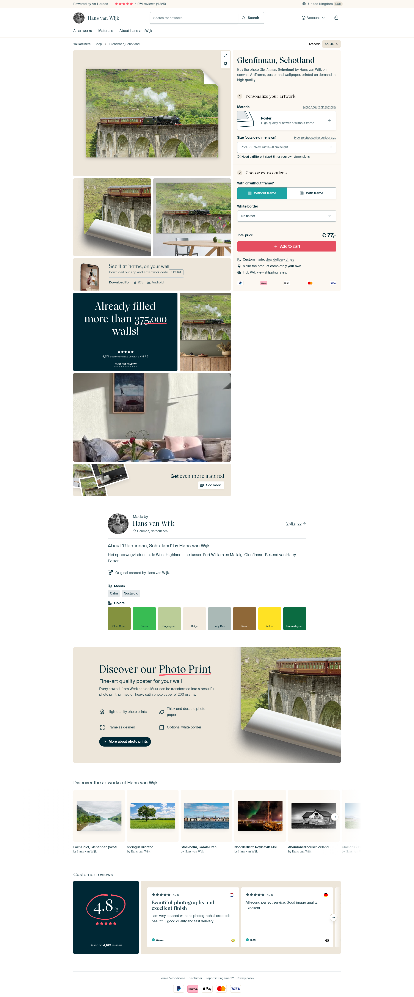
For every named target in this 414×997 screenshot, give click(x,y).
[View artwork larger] (225, 55)
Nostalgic (131, 593)
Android (158, 282)
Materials (105, 30)
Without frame (265, 193)
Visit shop (294, 523)
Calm (114, 593)
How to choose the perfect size (315, 138)
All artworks (82, 30)
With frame (314, 193)
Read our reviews (125, 364)
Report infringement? (219, 978)
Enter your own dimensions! (276, 157)
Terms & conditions (172, 978)
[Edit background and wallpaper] (225, 64)
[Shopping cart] (336, 18)
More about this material (319, 107)
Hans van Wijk (103, 18)
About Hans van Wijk (135, 30)
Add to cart (290, 246)
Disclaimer (195, 978)
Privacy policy (245, 978)
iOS (141, 282)
